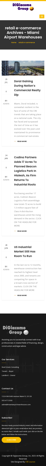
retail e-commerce (27, 42)
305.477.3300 (7, 400)
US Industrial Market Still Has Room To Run (24, 251)
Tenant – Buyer (8, 371)
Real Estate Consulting (10, 367)
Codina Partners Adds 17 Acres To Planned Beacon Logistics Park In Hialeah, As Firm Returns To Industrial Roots (25, 170)
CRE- (30, 462)
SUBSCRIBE (11, 440)
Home (13, 42)
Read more (22, 141)
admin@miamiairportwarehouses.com (16, 404)
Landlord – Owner (8, 375)
